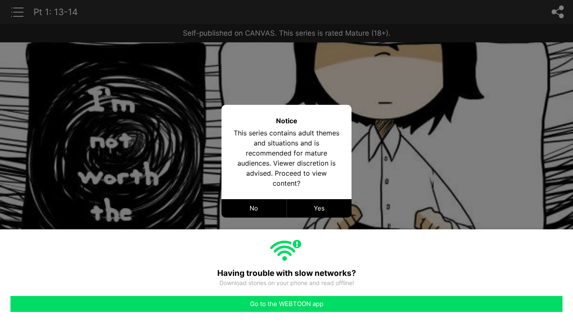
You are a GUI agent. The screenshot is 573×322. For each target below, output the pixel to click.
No (254, 208)
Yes (319, 208)
